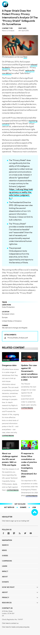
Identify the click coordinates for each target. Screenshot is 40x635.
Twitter (25, 533)
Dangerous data (9, 365)
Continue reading (8, 435)
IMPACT (5, 571)
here (25, 56)
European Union (8, 314)
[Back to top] (34, 512)
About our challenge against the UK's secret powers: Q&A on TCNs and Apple (10, 459)
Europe (4, 317)
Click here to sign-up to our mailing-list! (15, 521)
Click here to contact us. (10, 623)
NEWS (4, 550)
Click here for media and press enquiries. (16, 627)
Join (34, 507)
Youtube (31, 533)
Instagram (8, 533)
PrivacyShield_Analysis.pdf (18, 338)
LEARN (4, 566)
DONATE (5, 582)
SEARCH (5, 545)
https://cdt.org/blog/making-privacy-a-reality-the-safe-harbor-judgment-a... (21, 193)
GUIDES (5, 555)
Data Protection (8, 307)
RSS (20, 533)
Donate (23, 507)
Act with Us (9, 507)
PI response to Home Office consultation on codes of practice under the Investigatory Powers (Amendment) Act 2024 (29, 465)
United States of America (11, 321)
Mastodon (14, 533)
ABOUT (5, 576)
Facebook (3, 533)
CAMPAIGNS (7, 561)
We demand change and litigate (14, 328)
